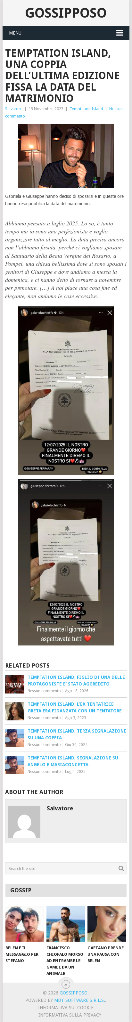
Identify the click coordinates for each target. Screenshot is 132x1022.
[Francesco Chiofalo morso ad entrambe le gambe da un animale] (65, 924)
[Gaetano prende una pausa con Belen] (106, 924)
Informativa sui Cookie (66, 1007)
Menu (15, 33)
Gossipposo (66, 13)
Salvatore (13, 108)
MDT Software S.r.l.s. (79, 1000)
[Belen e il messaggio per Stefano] (24, 924)
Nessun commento (44, 691)
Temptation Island (86, 108)
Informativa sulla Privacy (69, 1015)
